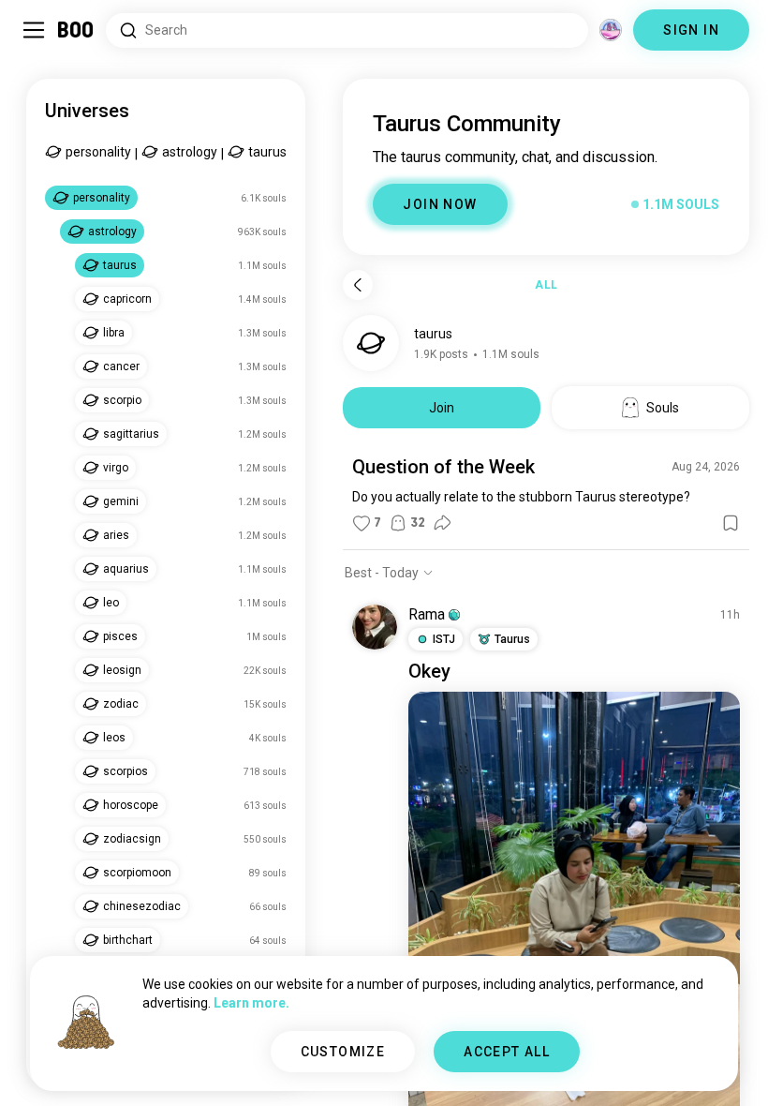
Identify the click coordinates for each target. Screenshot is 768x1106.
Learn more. (251, 1002)
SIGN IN (691, 29)
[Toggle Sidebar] (34, 30)
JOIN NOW (440, 204)
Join (441, 407)
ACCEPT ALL (507, 1051)
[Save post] (730, 523)
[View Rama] (374, 627)
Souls (662, 407)
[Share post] (442, 523)
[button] (454, 614)
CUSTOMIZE (343, 1051)
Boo (76, 30)
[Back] (358, 285)
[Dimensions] (610, 30)
